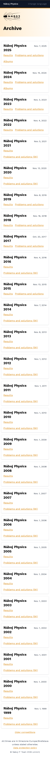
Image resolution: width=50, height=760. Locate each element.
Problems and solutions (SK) (20, 156)
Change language (37, 3)
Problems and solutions (29, 55)
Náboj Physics (10, 3)
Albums (8, 61)
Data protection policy (25, 747)
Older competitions (25, 732)
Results (8, 55)
